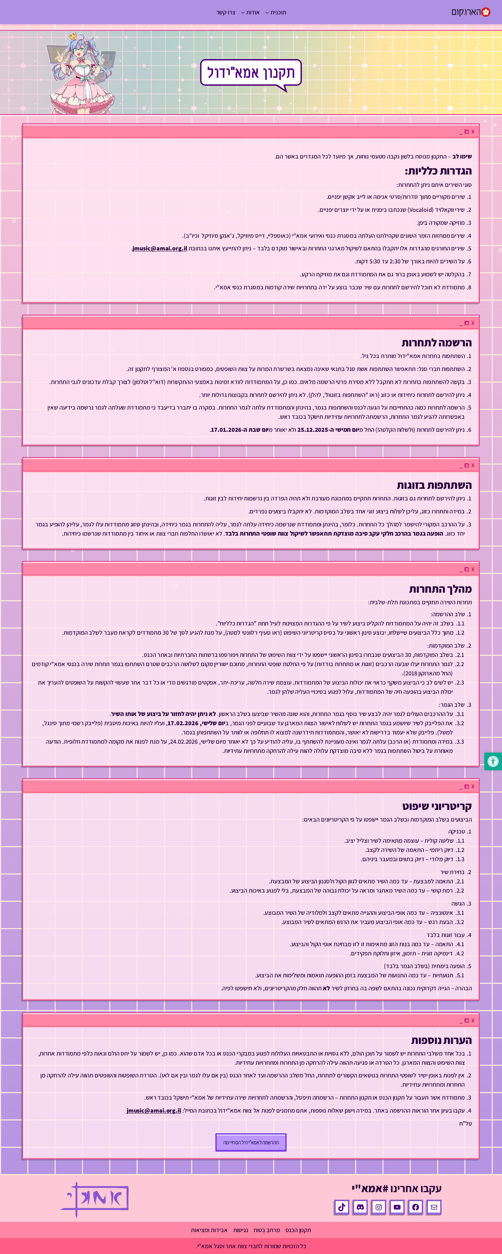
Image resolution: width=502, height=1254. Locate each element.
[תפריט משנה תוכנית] (267, 12)
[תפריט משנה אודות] (243, 12)
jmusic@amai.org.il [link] (160, 248)
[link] (493, 761)
